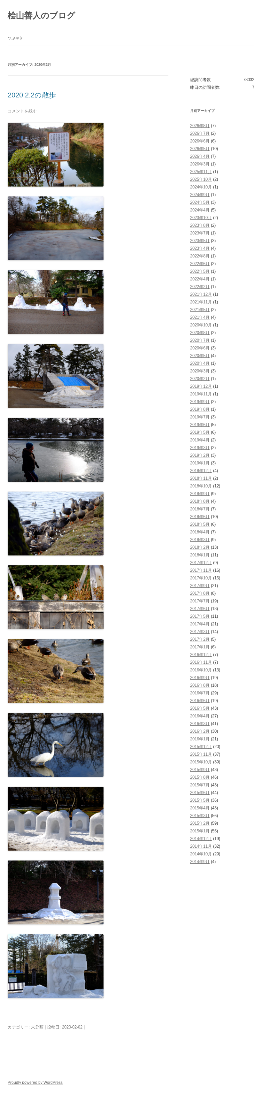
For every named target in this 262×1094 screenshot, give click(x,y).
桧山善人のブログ (41, 15)
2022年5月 (200, 271)
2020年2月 (200, 378)
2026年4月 (200, 156)
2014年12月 (201, 838)
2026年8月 (200, 125)
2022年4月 (200, 279)
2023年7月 (200, 233)
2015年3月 (200, 815)
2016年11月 (201, 662)
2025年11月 (201, 171)
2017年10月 (201, 578)
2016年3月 (200, 723)
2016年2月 (200, 731)
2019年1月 (200, 463)
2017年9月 (200, 585)
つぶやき (15, 38)
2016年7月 (200, 693)
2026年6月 (200, 141)
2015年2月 (200, 823)
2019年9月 (200, 401)
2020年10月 (201, 325)
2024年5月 (200, 202)
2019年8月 (200, 409)
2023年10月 (201, 217)
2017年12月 (201, 562)
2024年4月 (200, 210)
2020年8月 (200, 332)
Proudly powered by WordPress (35, 1082)
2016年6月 (200, 700)
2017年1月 (200, 647)
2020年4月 (200, 363)
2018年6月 (200, 516)
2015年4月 (200, 808)
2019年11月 (201, 394)
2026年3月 (200, 164)
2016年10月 (201, 670)
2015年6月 (200, 792)
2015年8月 (200, 777)
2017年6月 (200, 608)
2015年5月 (200, 800)
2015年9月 (200, 769)
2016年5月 (200, 708)
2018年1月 (200, 555)
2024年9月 (200, 194)
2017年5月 (200, 616)
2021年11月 (201, 302)
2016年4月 (200, 716)
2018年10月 (201, 486)
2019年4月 (200, 440)
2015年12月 (201, 746)
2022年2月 (200, 286)
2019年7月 (200, 417)
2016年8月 (200, 685)
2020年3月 (200, 371)
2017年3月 (200, 631)
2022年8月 (200, 256)
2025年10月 (201, 179)
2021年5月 (200, 309)
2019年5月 (200, 432)
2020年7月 (200, 340)
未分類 (37, 1027)
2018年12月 (201, 470)
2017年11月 (201, 570)
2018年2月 (200, 547)
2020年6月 (200, 348)
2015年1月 (200, 831)
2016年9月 (200, 677)
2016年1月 (200, 739)
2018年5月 (200, 524)
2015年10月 (201, 762)
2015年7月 (200, 785)
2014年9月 (200, 861)
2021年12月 (201, 294)
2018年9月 (200, 493)
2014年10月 (201, 854)
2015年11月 (201, 754)
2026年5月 (200, 148)
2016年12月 (201, 654)
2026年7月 (200, 133)
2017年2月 (200, 639)
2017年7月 (200, 601)
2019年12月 (201, 386)
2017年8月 (200, 593)
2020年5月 (200, 355)
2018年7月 (200, 509)
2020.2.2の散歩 (32, 95)
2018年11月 (201, 478)
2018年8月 (200, 501)
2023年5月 (200, 240)
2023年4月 (200, 248)
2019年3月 (200, 447)
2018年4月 (200, 532)
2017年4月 (200, 624)
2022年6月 (200, 263)
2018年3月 (200, 539)
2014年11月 (201, 846)
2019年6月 (200, 424)
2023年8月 (200, 225)
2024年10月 (201, 187)
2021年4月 (200, 317)
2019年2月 (200, 455)
